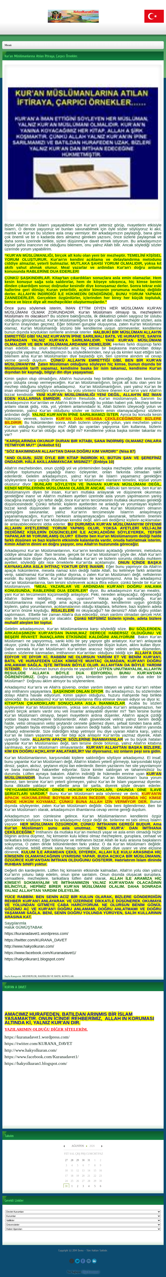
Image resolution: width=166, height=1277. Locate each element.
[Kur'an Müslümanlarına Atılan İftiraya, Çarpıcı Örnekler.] (83, 217)
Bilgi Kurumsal (90, 1272)
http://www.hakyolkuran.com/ (31, 1050)
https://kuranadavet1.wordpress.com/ (37, 1037)
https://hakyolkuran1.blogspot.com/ (36, 1063)
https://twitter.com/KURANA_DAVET (38, 1043)
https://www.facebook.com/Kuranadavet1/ (42, 1056)
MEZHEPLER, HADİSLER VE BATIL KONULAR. (48, 976)
